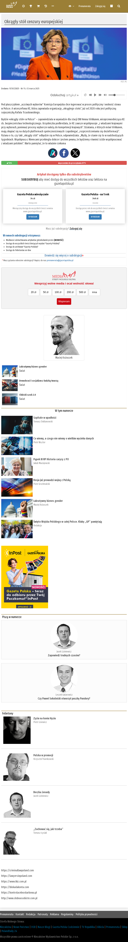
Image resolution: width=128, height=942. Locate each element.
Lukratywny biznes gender (33, 366)
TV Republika (88, 927)
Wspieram (64, 301)
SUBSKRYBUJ (29, 179)
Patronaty (43, 914)
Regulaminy (67, 914)
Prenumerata (85, 6)
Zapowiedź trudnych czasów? (64, 655)
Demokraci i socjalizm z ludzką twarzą (38, 380)
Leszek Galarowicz (64, 694)
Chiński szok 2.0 (27, 394)
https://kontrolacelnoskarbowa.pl (19, 892)
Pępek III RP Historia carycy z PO (51, 459)
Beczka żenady (41, 792)
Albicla (100, 927)
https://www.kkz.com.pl (13, 881)
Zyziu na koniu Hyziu (44, 718)
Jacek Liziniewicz (64, 651)
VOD (33, 927)
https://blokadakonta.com (15, 887)
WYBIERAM (32, 216)
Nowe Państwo (21, 927)
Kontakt (20, 914)
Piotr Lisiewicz (40, 722)
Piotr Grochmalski (41, 483)
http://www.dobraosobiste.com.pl (19, 898)
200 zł (70, 292)
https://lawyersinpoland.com (16, 876)
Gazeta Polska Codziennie (65, 927)
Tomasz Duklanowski (43, 421)
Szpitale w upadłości (44, 417)
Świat (22, 370)
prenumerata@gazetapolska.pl (60, 260)
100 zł (58, 292)
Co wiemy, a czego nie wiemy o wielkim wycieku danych (63, 438)
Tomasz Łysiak (40, 832)
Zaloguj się (100, 6)
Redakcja (37, 525)
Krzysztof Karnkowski (43, 758)
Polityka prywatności (86, 914)
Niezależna (5, 927)
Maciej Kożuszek (63, 357)
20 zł (33, 292)
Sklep (124, 927)
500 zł (82, 292)
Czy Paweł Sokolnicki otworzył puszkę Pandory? (64, 698)
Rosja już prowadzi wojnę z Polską (52, 480)
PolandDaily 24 (9, 931)
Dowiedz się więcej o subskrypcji (64, 255)
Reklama (54, 914)
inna (94, 292)
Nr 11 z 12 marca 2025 (30, 88)
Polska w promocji (43, 755)
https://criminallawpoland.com (17, 870)
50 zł (45, 292)
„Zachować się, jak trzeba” (48, 829)
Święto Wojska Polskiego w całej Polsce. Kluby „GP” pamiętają (68, 521)
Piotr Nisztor (39, 442)
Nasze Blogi (44, 927)
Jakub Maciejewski (41, 463)
